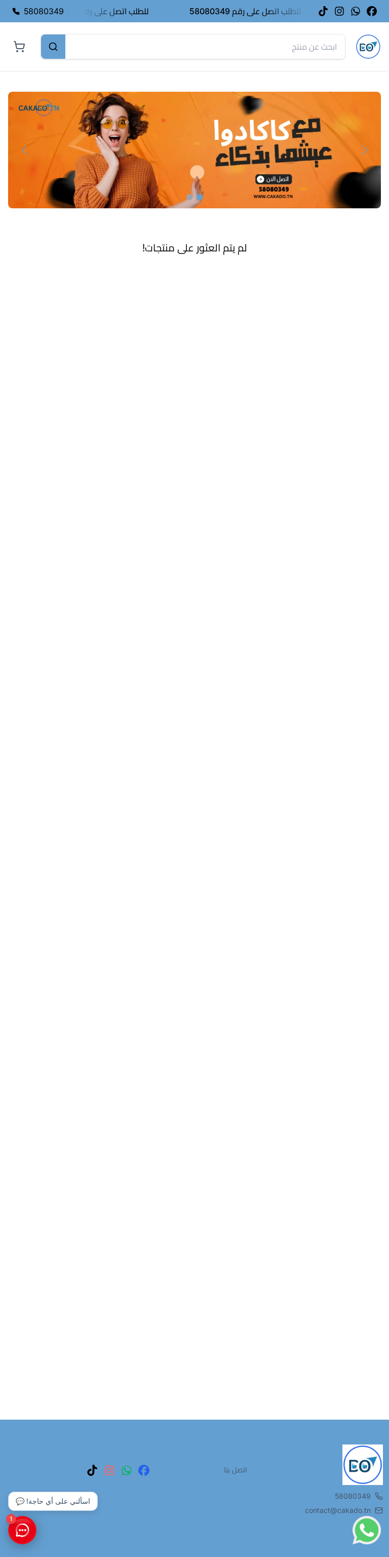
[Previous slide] (24, 150)
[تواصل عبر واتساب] (367, 1530)
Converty (139, 1539)
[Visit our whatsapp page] (356, 11)
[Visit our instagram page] (339, 11)
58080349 (353, 1496)
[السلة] (19, 47)
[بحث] (53, 46)
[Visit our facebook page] (372, 11)
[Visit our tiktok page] (323, 11)
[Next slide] (365, 150)
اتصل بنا (235, 1469)
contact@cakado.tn (338, 1510)
